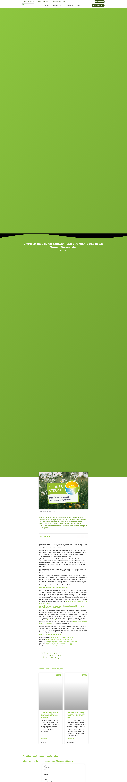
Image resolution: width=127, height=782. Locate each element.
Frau (46, 767)
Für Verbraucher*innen (56, 5)
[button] (78, 536)
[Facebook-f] (90, 1)
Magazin (78, 5)
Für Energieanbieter (68, 5)
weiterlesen (44, 738)
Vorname (46, 769)
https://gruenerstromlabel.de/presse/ (62, 637)
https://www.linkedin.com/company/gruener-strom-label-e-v (62, 641)
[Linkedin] (84, 1)
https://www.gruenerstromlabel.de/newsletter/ (59, 639)
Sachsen (64, 620)
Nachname (46, 774)
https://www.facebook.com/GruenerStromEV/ (59, 643)
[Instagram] (87, 1)
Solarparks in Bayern (53, 620)
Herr (49, 767)
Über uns (46, 5)
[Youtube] (93, 1)
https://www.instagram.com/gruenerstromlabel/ (59, 645)
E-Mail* (45, 779)
